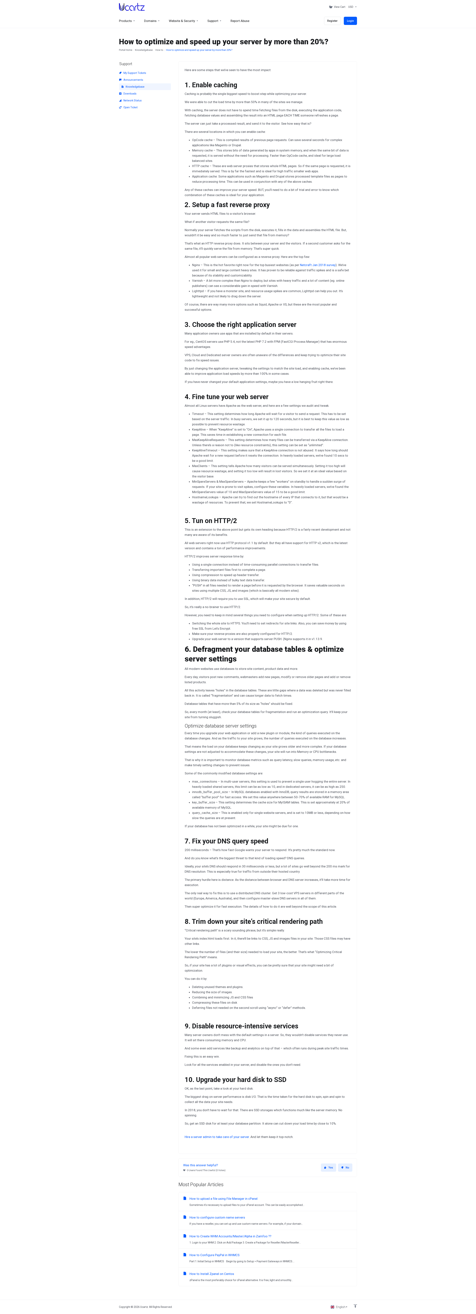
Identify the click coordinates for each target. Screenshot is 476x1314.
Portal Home (125, 50)
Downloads (129, 93)
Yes (331, 1167)
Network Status (132, 100)
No (347, 1167)
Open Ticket (130, 107)
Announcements (133, 79)
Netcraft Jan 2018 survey (318, 265)
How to (159, 50)
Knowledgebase (144, 50)
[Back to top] (355, 1306)
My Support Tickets (134, 72)
